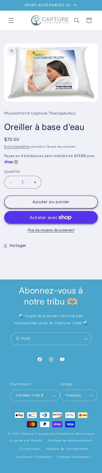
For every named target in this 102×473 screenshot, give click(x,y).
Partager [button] (17, 246)
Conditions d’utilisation (34, 457)
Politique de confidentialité (67, 448)
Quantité (12, 171)
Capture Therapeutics (38, 433)
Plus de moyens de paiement (51, 230)
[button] (11, 20)
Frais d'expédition (17, 146)
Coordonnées (30, 448)
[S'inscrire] (85, 338)
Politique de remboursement (70, 440)
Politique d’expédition (74, 457)
